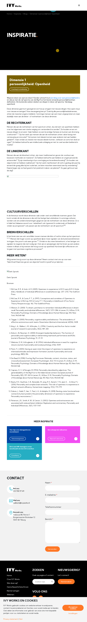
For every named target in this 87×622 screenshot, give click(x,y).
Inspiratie (17, 14)
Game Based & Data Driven (17, 587)
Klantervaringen (13, 591)
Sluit (20, 619)
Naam (48, 482)
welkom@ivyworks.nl (21, 503)
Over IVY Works (13, 579)
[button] (52, 581)
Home (9, 14)
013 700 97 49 (18, 491)
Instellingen (73, 613)
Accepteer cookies (73, 608)
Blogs (25, 14)
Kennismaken (66, 582)
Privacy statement (10, 619)
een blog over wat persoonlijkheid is (65, 98)
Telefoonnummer (53, 507)
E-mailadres (51, 495)
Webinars (10, 595)
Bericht (49, 519)
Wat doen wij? (12, 583)
